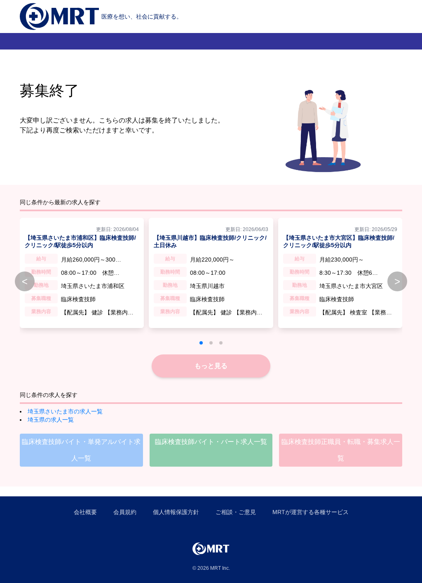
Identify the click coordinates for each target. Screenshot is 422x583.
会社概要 (85, 512)
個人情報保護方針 (176, 512)
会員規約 (124, 512)
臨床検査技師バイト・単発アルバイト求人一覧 (81, 450)
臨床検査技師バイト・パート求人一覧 (211, 441)
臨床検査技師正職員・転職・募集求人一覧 (340, 450)
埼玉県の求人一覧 (51, 419)
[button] (201, 343)
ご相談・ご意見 (236, 512)
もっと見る (211, 365)
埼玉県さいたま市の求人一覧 (65, 411)
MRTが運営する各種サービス (310, 512)
